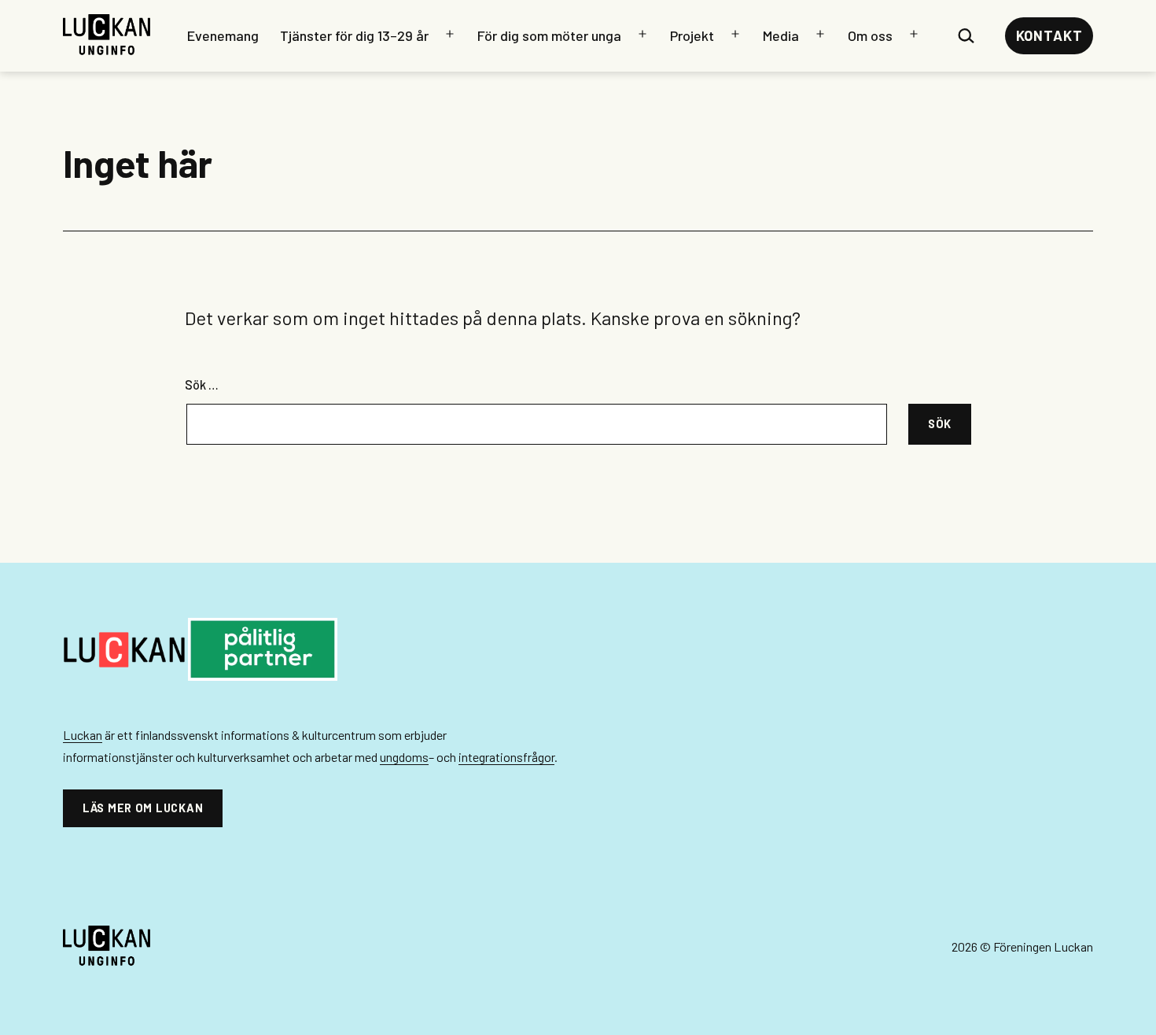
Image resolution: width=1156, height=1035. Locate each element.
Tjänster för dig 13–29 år (354, 35)
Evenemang (223, 35)
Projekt (692, 35)
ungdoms (404, 756)
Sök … (202, 384)
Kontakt (1049, 35)
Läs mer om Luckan (143, 808)
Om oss (870, 35)
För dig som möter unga (549, 35)
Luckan (82, 734)
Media (781, 35)
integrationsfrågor (506, 756)
